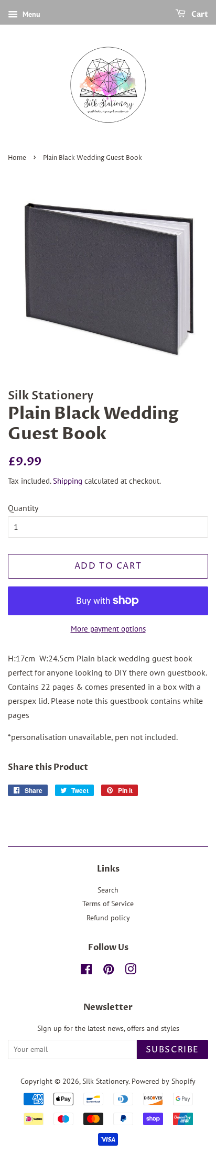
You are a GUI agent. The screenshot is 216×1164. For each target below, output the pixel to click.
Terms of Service (108, 903)
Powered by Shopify (164, 1081)
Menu (30, 14)
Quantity (23, 508)
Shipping (67, 481)
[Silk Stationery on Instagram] (130, 971)
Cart (199, 14)
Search (108, 890)
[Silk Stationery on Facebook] (86, 971)
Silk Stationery (105, 1081)
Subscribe (172, 1050)
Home (17, 158)
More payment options (108, 629)
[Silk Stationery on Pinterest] (108, 971)
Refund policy (108, 917)
